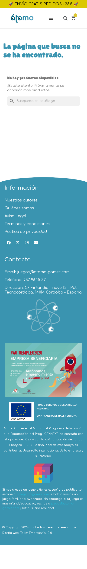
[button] (65, 18)
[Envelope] (36, 243)
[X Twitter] (18, 243)
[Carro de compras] (74, 18)
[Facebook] (9, 243)
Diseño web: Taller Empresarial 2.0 (27, 533)
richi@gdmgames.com (32, 494)
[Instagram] (27, 243)
